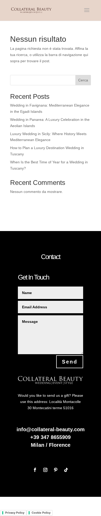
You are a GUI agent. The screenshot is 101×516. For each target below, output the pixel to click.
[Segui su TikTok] (66, 470)
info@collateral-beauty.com (51, 429)
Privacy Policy (14, 512)
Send (69, 362)
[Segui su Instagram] (45, 470)
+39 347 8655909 (50, 437)
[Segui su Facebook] (35, 470)
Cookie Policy (41, 512)
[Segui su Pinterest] (56, 470)
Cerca (83, 80)
